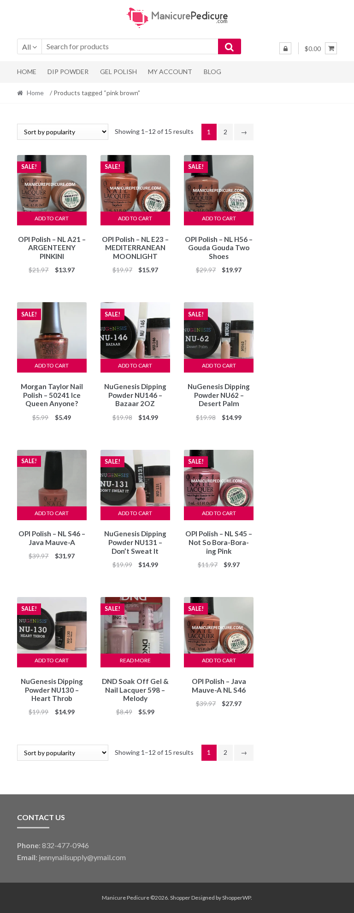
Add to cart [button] (52, 218)
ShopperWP (236, 897)
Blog (212, 71)
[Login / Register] (285, 48)
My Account (170, 71)
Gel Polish (118, 71)
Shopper (180, 897)
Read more (135, 660)
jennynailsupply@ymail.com (82, 857)
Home (26, 71)
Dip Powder (67, 71)
